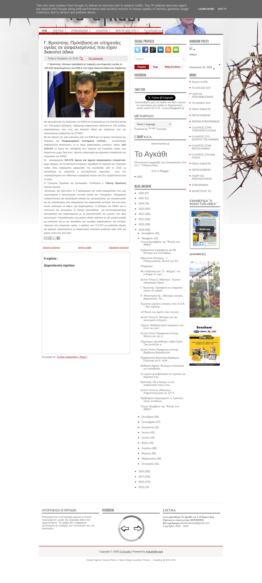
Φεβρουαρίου (149, 458)
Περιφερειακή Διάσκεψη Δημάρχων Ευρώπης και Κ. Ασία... (160, 359)
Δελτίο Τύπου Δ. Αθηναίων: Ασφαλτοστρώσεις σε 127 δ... (158, 391)
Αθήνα (193, 54)
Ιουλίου (146, 432)
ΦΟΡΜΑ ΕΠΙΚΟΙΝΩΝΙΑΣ (206, 121)
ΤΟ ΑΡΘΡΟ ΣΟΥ (201, 103)
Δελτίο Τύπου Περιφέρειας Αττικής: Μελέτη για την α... (160, 335)
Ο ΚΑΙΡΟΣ (103, 31)
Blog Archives (172, 67)
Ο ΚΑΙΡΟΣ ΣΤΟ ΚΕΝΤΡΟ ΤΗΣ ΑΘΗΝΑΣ (205, 138)
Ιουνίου (146, 437)
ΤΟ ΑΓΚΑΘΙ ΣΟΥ (153, 31)
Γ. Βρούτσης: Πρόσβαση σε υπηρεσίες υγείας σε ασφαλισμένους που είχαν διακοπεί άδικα (82, 47)
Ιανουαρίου (148, 463)
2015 (141, 487)
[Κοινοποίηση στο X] (54, 238)
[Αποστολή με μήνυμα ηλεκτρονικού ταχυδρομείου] (46, 238)
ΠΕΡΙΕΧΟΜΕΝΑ (201, 115)
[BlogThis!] (50, 238)
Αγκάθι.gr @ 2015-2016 (165, 560)
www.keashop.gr (160, 143)
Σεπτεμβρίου (148, 422)
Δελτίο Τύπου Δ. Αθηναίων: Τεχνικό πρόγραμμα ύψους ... (160, 281)
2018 (141, 471)
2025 (141, 198)
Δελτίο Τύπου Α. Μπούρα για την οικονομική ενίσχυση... (159, 319)
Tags (155, 67)
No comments (96, 58)
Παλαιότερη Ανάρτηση (119, 247)
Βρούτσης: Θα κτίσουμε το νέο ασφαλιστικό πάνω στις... (157, 383)
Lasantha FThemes (141, 560)
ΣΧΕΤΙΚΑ (59, 31)
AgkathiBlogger (154, 551)
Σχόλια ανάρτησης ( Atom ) (72, 356)
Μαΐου (145, 442)
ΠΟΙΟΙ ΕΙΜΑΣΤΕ (201, 109)
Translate (161, 129)
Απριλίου (147, 448)
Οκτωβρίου (148, 416)
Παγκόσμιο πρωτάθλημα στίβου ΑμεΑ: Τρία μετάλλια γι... (162, 343)
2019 (141, 229)
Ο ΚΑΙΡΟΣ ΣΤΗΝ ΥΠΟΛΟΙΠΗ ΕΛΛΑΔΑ (204, 129)
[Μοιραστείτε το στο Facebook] (58, 238)
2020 (141, 224)
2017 (141, 476)
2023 (141, 208)
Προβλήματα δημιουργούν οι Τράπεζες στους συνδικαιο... (162, 399)
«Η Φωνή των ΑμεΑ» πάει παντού (160, 312)
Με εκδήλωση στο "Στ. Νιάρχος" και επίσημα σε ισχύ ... (160, 273)
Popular (142, 67)
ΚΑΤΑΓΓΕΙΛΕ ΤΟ (201, 191)
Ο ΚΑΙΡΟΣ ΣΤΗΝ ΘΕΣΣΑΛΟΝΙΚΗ (201, 147)
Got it (222, 8)
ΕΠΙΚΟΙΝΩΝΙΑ (81, 31)
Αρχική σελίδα (84, 247)
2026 (141, 193)
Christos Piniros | (110, 560)
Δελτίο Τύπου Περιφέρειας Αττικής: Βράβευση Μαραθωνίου (160, 351)
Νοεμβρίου (147, 238)
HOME (44, 31)
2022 (141, 214)
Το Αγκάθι (150, 154)
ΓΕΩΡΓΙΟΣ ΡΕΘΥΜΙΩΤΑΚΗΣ (202, 177)
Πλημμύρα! (147, 266)
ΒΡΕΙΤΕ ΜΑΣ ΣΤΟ (127, 31)
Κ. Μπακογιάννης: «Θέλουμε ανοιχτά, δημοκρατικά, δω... (162, 297)
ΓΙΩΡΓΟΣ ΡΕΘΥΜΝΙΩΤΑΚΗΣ (202, 95)
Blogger (164, 171)
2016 (141, 481)
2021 (141, 219)
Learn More (206, 8)
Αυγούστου (148, 427)
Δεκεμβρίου (148, 233)
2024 (141, 203)
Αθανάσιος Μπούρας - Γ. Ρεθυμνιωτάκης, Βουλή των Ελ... (160, 259)
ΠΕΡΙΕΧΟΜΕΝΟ (201, 169)
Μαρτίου (146, 453)
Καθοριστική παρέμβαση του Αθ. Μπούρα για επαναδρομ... (159, 251)
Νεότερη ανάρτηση (51, 247)
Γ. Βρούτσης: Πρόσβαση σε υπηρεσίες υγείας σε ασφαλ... (162, 289)
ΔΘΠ (139, 176)
